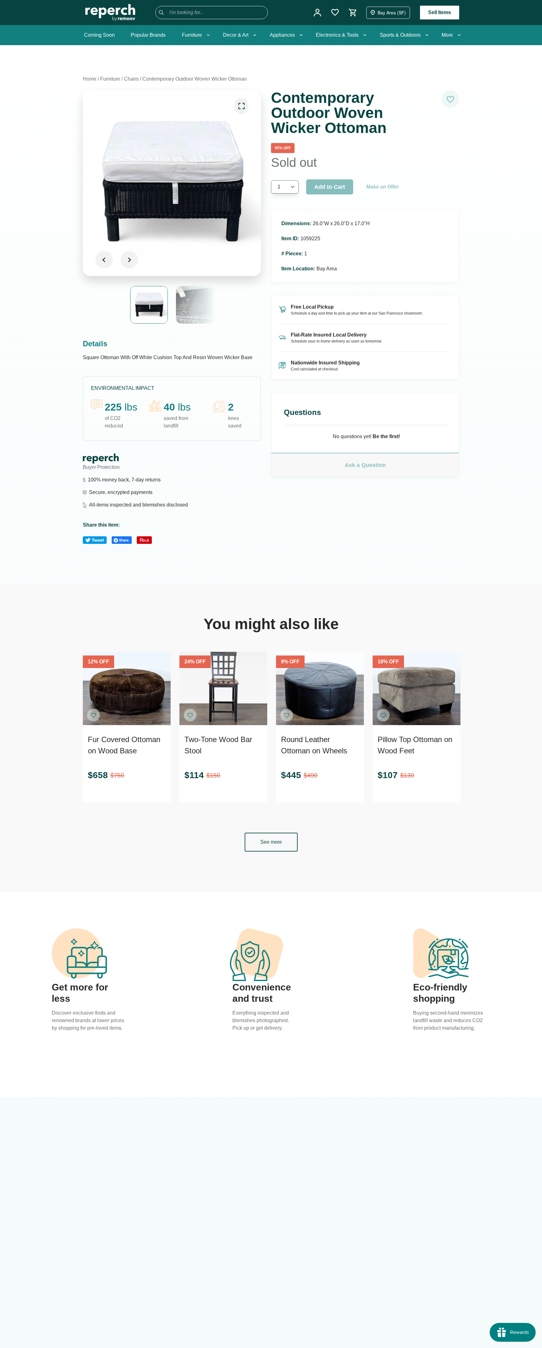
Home (89, 79)
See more (271, 842)
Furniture (110, 79)
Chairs (131, 79)
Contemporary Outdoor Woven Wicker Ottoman (194, 79)
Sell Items (439, 12)
